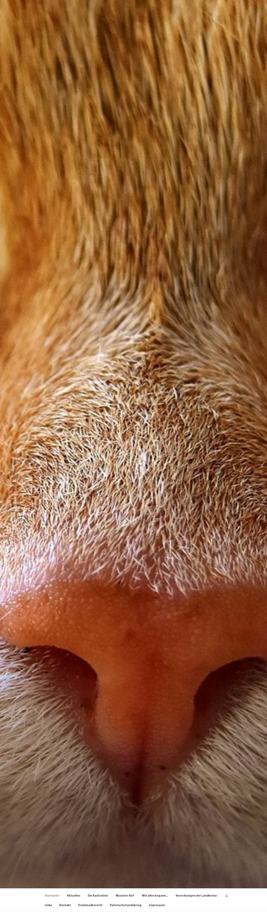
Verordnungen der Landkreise (196, 895)
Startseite (52, 895)
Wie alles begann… (155, 895)
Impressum (157, 905)
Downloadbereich (90, 905)
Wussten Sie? (125, 895)
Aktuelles (73, 895)
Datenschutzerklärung (126, 905)
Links (48, 905)
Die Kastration (98, 895)
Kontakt (65, 905)
